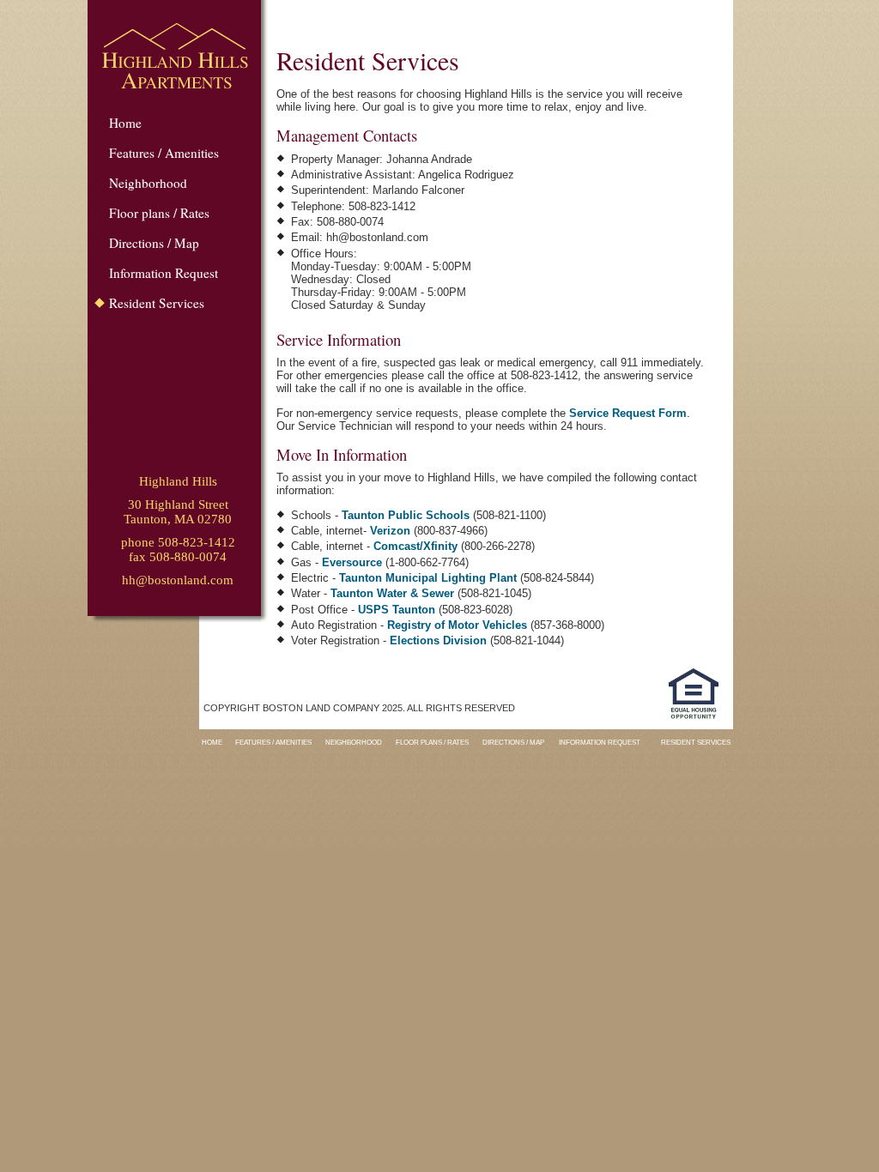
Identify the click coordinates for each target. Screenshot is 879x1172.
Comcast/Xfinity (415, 546)
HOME (212, 742)
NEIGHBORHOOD (353, 742)
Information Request (163, 272)
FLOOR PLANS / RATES (432, 742)
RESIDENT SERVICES (695, 742)
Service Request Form (628, 413)
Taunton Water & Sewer (392, 593)
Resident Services (156, 302)
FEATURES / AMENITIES (273, 742)
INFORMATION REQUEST (599, 742)
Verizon (390, 530)
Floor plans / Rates (159, 212)
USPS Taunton (396, 609)
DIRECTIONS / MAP (513, 742)
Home (125, 122)
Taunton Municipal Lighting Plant (428, 577)
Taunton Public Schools (406, 515)
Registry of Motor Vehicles (457, 625)
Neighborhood (148, 182)
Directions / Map (154, 242)
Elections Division (440, 640)
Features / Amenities (164, 152)
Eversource (352, 562)
